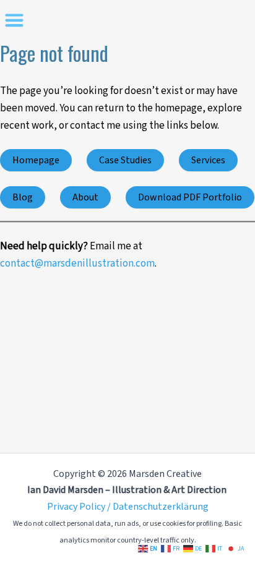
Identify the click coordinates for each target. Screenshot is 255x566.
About (85, 197)
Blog (22, 197)
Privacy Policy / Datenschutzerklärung (128, 506)
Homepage (35, 160)
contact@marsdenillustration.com (77, 263)
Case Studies (125, 160)
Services (208, 160)
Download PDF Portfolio (190, 197)
